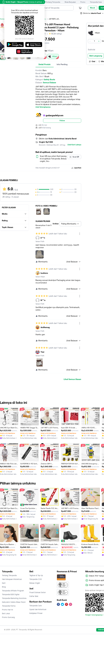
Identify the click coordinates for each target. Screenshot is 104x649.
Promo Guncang (8, 617)
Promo (82, 2)
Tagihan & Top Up (36, 575)
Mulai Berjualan (70, 2)
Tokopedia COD (35, 579)
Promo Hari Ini (7, 610)
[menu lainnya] (79, 233)
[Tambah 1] (98, 41)
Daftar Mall (33, 596)
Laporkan (77, 168)
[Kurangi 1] (89, 41)
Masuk (92, 8)
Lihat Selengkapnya (43, 107)
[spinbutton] (94, 41)
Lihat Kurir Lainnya (74, 145)
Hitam (54, 56)
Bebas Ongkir (34, 583)
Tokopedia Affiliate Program (13, 591)
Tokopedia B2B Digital (10, 594)
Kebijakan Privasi (35, 613)
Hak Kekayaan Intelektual (12, 579)
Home (2, 19)
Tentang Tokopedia (53, 2)
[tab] (45, 64)
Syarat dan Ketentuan (37, 609)
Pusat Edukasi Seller (37, 592)
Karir (4, 583)
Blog (4, 587)
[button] (92, 13)
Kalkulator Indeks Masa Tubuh (14, 602)
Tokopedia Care (96, 2)
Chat (93, 61)
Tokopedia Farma (8, 606)
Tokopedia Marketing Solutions (14, 598)
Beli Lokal (6, 613)
